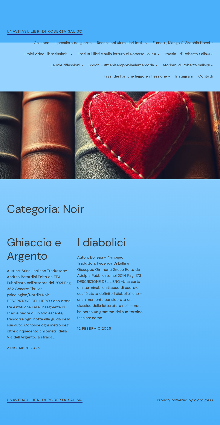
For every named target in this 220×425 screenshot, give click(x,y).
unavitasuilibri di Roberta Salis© (44, 31)
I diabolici (101, 242)
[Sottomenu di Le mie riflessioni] (82, 65)
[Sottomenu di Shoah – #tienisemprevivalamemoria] (156, 65)
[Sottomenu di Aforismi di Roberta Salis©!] (212, 65)
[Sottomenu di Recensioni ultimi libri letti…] (146, 43)
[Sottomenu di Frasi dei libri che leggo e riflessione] (169, 76)
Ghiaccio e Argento (34, 249)
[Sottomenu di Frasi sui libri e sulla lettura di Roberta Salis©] (158, 54)
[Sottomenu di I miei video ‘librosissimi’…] (71, 54)
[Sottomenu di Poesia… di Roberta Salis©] (212, 54)
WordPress (203, 400)
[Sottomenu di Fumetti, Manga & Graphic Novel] (212, 43)
